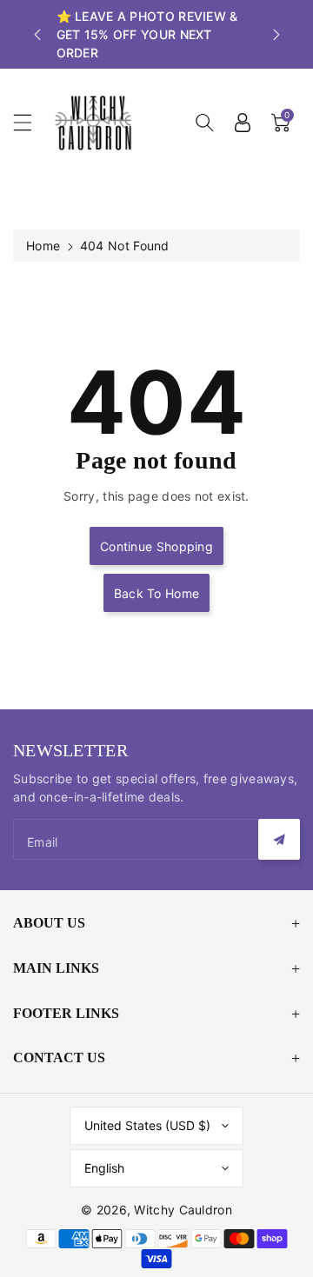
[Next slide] (276, 35)
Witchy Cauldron (183, 1209)
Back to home (157, 593)
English (104, 1168)
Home (43, 245)
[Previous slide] (37, 35)
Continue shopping (156, 546)
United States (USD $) (147, 1125)
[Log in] (242, 122)
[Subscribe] (279, 839)
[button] (30, 122)
